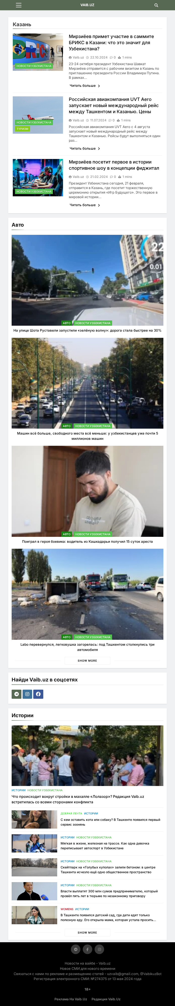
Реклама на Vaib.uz (70, 999)
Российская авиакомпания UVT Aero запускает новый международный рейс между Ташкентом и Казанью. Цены (114, 105)
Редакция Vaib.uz (106, 999)
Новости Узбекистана (34, 66)
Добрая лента (71, 813)
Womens (67, 909)
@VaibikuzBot (151, 974)
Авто (66, 323)
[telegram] (17, 694)
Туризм (22, 129)
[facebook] (38, 694)
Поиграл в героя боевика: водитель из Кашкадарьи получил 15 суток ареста (87, 541)
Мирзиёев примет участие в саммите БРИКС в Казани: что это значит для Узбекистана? (111, 42)
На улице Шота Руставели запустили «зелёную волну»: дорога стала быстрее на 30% (87, 330)
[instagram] (28, 694)
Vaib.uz (78, 57)
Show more (87, 660)
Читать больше (83, 85)
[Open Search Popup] (156, 5)
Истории (19, 790)
